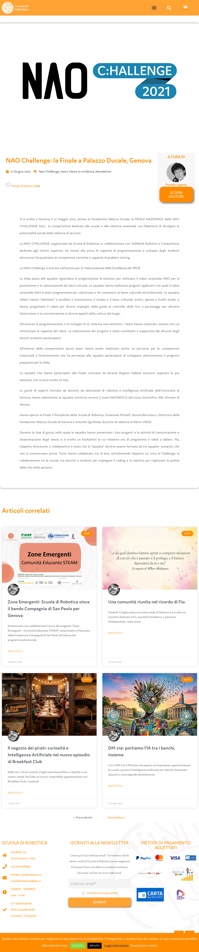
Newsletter (103, 171)
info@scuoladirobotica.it (26, 874)
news (64, 171)
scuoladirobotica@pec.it (26, 881)
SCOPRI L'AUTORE (176, 194)
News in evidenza (81, 171)
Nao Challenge (49, 171)
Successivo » (117, 817)
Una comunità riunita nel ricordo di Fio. (147, 602)
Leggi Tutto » (15, 651)
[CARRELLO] (185, 7)
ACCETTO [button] (77, 945)
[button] (154, 8)
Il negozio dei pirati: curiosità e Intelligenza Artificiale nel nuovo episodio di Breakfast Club (49, 754)
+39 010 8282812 (21, 866)
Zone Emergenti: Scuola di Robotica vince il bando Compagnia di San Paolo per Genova (49, 608)
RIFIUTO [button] (94, 945)
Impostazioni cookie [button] (143, 945)
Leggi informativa (116, 945)
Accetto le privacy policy (102, 893)
